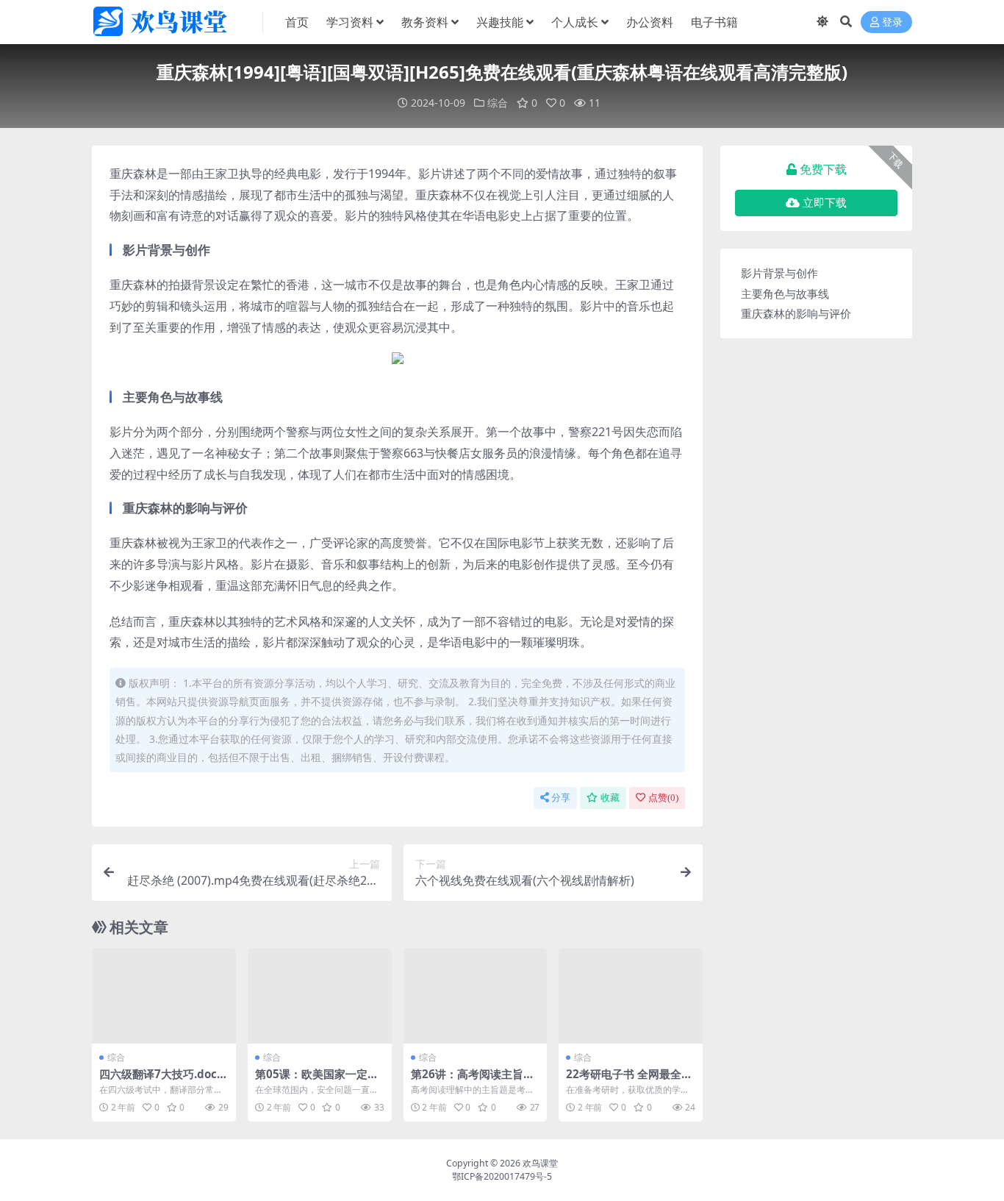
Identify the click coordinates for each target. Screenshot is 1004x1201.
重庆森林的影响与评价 (796, 313)
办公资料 (649, 22)
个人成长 (574, 22)
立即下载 (825, 203)
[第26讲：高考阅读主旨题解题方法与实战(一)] (476, 996)
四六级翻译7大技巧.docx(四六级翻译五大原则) (161, 1080)
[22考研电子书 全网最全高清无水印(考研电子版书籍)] (631, 996)
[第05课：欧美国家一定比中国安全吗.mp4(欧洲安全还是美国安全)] (320, 996)
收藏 (610, 797)
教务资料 (424, 22)
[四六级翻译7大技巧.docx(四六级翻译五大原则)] (164, 996)
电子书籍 (714, 22)
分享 (560, 797)
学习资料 (349, 22)
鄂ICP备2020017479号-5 (502, 1176)
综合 (497, 103)
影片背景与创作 (779, 272)
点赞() (663, 797)
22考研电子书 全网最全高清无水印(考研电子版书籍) (630, 1080)
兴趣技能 (499, 22)
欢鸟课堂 (540, 1163)
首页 (297, 22)
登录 (892, 22)
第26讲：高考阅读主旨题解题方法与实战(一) (472, 1080)
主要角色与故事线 (785, 293)
